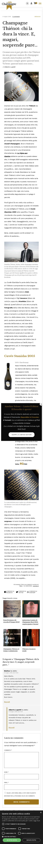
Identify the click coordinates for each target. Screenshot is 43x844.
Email (6, 782)
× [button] (41, 812)
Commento (8, 750)
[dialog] (21, 827)
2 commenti (16, 16)
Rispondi (7, 702)
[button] (21, 836)
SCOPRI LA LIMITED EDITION (21, 434)
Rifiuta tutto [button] (31, 840)
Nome (6, 772)
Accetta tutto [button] (12, 840)
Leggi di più (36, 820)
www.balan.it (36, 586)
